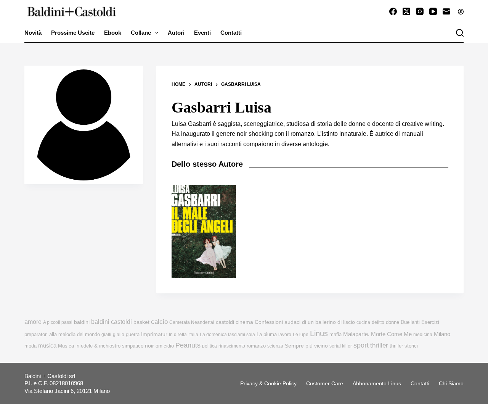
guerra (133, 334)
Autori (176, 32)
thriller (379, 345)
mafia (335, 334)
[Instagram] (420, 11)
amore (33, 322)
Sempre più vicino (306, 346)
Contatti (231, 32)
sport (361, 345)
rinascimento (231, 346)
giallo (118, 334)
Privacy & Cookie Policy (268, 383)
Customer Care (324, 383)
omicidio (165, 346)
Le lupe (300, 334)
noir (149, 346)
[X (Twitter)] (406, 11)
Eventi (202, 32)
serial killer (340, 346)
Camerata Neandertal (191, 322)
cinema (244, 322)
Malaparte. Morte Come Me (377, 334)
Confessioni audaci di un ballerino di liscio (305, 322)
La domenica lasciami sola (227, 334)
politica (209, 346)
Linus (319, 333)
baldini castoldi (111, 321)
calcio (159, 321)
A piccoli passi (57, 322)
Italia (193, 334)
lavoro (284, 334)
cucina (363, 322)
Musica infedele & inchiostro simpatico (100, 346)
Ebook (112, 32)
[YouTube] (433, 11)
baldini (82, 322)
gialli (106, 334)
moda (30, 346)
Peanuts (188, 345)
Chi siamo (451, 383)
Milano (442, 334)
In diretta (178, 334)
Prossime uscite (73, 32)
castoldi (225, 322)
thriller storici (404, 346)
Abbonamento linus (377, 383)
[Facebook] (393, 11)
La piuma (267, 334)
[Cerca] (460, 33)
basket (141, 322)
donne (392, 322)
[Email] (446, 11)
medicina (422, 334)
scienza (275, 346)
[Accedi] (461, 11)
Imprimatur (154, 334)
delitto (378, 322)
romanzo (256, 346)
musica (47, 345)
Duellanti (410, 322)
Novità (33, 32)
